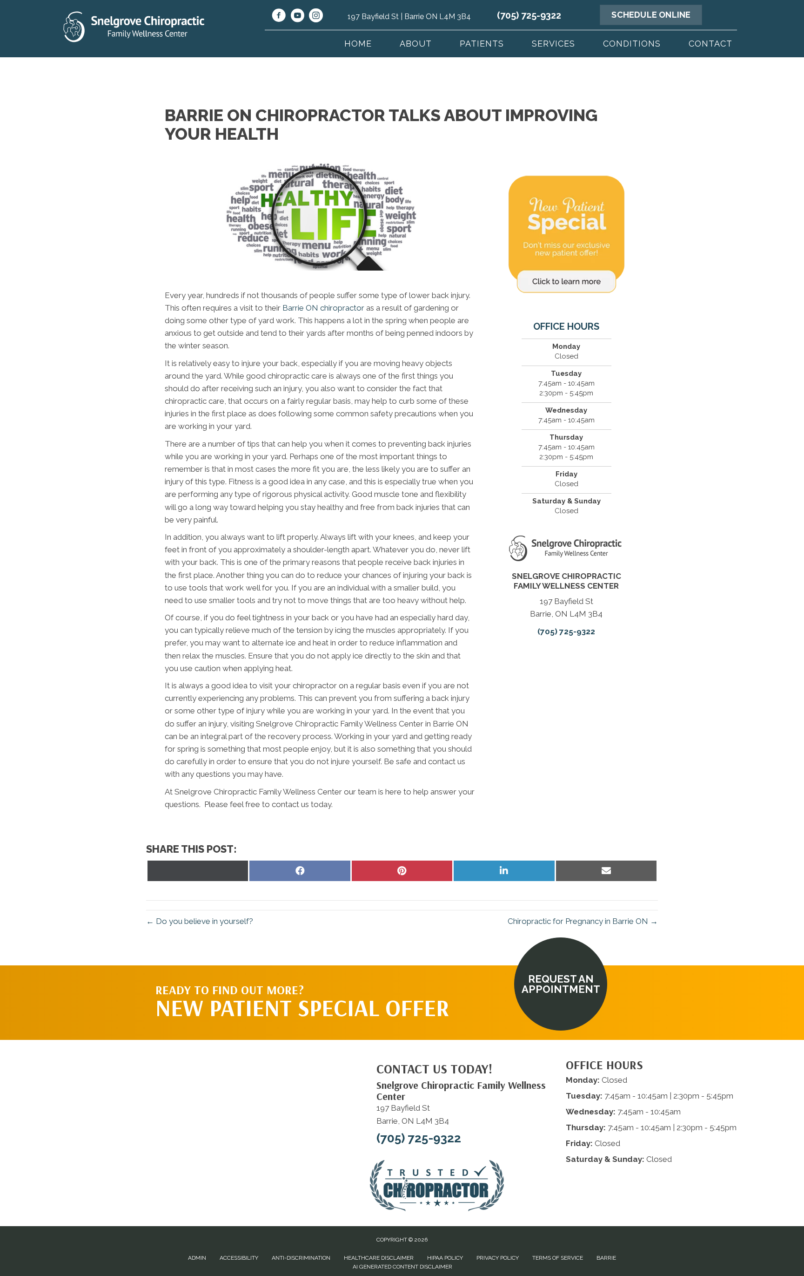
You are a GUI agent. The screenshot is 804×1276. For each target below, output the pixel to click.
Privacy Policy (497, 1258)
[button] (560, 984)
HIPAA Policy (445, 1258)
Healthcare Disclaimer (379, 1258)
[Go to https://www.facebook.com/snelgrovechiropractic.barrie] (279, 16)
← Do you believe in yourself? (199, 921)
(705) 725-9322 (529, 15)
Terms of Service (557, 1258)
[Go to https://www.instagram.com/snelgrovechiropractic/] (316, 16)
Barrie (606, 1258)
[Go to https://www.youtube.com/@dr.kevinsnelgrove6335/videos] (297, 16)
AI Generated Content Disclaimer (402, 1266)
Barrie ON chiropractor (323, 307)
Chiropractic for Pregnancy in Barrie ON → (583, 921)
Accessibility (239, 1258)
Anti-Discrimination (301, 1258)
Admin (197, 1258)
